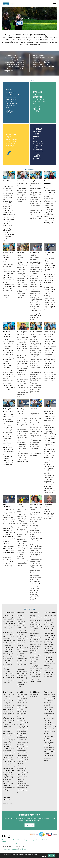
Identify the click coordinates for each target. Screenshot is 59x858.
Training (25, 840)
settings (44, 856)
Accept (51, 855)
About (12, 840)
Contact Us (29, 825)
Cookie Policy (14, 848)
